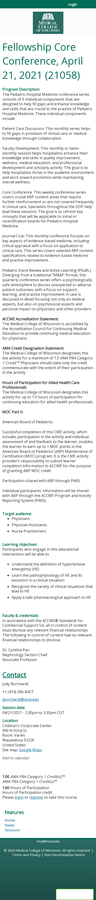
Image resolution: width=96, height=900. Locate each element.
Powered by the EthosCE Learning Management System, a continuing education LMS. (75, 894)
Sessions (12, 830)
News (9, 825)
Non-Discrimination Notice (64, 855)
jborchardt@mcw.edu (20, 699)
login (19, 797)
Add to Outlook (39, 765)
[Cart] (82, 7)
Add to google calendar (7, 765)
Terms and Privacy (26, 855)
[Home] (48, 21)
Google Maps (30, 749)
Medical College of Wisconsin (38, 850)
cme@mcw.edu (48, 841)
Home (10, 820)
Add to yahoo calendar (17, 765)
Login (72, 4)
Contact (14, 674)
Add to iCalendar (28, 765)
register (36, 797)
